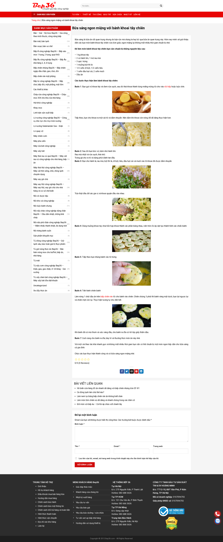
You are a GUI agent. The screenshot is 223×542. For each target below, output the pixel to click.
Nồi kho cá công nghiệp (43, 201)
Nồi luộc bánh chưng (42, 206)
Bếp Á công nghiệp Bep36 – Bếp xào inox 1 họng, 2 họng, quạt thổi (49, 53)
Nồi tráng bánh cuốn (42, 230)
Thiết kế (87, 14)
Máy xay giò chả (40, 179)
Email (117, 446)
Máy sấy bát (39, 151)
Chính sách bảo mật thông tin (51, 506)
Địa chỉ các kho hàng (47, 522)
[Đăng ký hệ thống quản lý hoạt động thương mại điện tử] (171, 511)
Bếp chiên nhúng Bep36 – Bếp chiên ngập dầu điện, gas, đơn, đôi (49, 69)
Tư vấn (75, 14)
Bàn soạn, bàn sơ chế (42, 46)
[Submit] (161, 6)
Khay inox (37, 107)
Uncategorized (40, 285)
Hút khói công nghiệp (42, 103)
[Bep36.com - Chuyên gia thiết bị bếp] (54, 6)
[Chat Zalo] (201, 521)
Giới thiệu (42, 486)
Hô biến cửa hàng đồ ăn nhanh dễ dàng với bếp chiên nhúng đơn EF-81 (108, 388)
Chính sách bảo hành (47, 502)
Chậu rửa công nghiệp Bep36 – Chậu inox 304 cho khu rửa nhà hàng (49, 96)
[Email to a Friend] (131, 371)
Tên (77, 446)
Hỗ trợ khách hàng (46, 490)
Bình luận (80, 424)
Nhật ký (128, 14)
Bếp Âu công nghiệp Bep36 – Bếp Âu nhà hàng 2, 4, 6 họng (49, 61)
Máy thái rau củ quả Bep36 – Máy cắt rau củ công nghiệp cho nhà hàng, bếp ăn (50, 159)
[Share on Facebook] (122, 371)
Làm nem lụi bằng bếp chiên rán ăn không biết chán (99, 396)
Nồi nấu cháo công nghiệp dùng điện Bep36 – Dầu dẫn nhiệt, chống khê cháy (49, 214)
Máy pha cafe (39, 141)
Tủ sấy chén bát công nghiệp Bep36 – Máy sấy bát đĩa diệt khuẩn (50, 279)
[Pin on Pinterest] (136, 371)
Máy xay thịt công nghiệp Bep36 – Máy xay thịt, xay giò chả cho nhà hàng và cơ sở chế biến (48, 187)
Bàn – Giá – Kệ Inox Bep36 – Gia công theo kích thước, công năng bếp (50, 35)
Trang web (158, 446)
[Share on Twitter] (127, 371)
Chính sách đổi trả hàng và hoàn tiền (54, 510)
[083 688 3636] (201, 514)
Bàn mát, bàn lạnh (41, 41)
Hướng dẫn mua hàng (47, 498)
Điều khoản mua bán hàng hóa (51, 494)
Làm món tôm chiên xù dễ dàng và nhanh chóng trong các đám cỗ (106, 400)
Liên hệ (137, 14)
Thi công (97, 14)
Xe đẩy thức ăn (40, 290)
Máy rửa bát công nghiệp (44, 146)
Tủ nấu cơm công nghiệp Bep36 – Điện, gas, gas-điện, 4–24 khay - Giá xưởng (49, 268)
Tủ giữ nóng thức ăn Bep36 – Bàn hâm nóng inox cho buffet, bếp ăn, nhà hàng (48, 252)
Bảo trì (107, 14)
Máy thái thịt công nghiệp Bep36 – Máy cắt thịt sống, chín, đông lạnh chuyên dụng (48, 170)
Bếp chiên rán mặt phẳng (44, 76)
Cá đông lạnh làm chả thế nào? (90, 392)
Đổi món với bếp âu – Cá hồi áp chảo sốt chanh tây (99, 404)
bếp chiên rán (107, 296)
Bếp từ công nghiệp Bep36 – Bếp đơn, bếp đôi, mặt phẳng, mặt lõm (48, 83)
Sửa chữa (117, 14)
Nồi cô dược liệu (40, 196)
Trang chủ (35, 20)
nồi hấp (167, 86)
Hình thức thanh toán (47, 514)
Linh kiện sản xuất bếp (43, 113)
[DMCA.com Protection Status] (171, 523)
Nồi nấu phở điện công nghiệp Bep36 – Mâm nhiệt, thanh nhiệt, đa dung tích (50, 224)
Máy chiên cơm (40, 136)
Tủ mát (36, 260)
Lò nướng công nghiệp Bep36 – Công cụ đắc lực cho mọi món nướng (50, 119)
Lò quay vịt (38, 131)
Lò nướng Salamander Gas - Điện (48, 126)
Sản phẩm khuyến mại (43, 236)
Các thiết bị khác (40, 89)
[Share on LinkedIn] (141, 371)
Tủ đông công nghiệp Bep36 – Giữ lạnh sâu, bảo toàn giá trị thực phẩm (49, 242)
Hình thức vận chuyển (47, 518)
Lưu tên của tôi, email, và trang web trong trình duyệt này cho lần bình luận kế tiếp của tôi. (119, 458)
